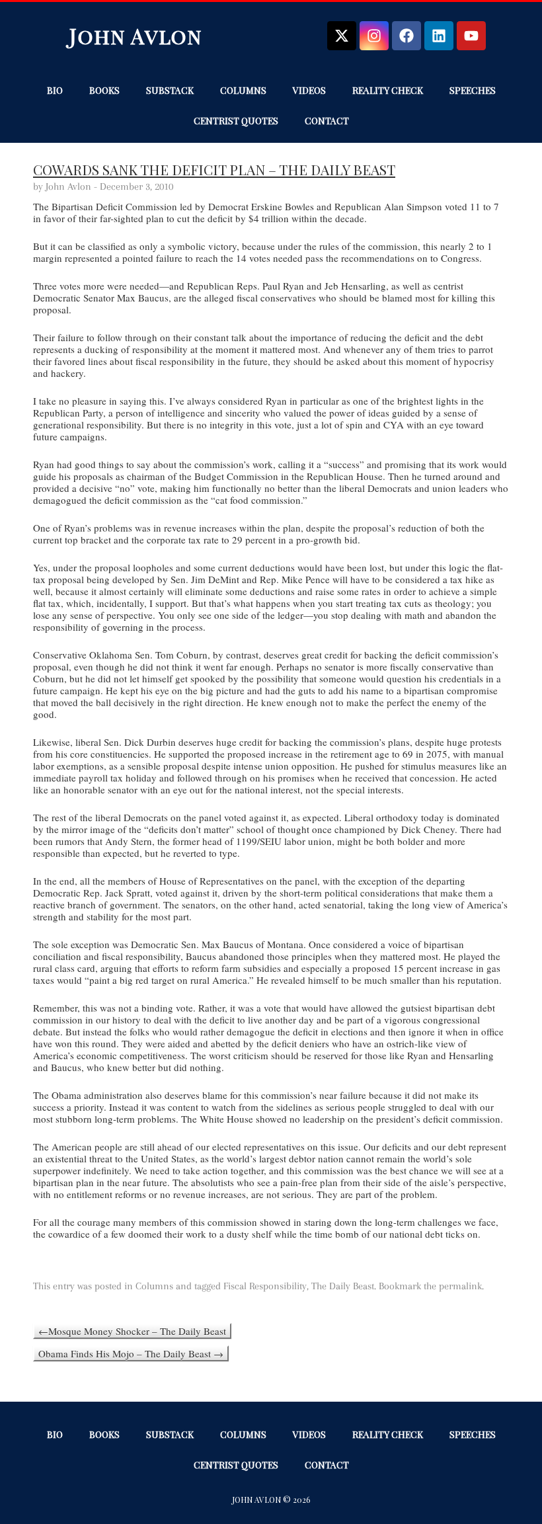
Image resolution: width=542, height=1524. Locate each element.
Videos (309, 90)
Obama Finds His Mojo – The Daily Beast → (130, 1353)
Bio (55, 90)
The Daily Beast (342, 1286)
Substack (170, 90)
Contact (327, 120)
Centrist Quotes (236, 120)
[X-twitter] (341, 35)
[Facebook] (406, 35)
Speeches (472, 90)
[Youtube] (471, 35)
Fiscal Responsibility (265, 1286)
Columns (243, 90)
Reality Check (387, 90)
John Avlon (135, 35)
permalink (460, 1286)
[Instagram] (374, 35)
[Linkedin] (438, 35)
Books (104, 90)
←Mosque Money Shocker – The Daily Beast (132, 1331)
